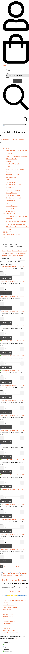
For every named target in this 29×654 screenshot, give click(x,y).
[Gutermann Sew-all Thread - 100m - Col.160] (12, 400)
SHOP (3, 251)
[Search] (25, 119)
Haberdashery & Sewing (13, 190)
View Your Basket (6, 255)
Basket (9, 81)
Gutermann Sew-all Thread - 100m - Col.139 (11, 387)
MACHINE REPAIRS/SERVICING (12, 234)
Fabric (8, 166)
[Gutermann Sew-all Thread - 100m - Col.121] (12, 281)
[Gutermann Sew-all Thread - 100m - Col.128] (12, 340)
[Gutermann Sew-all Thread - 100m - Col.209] (12, 534)
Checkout (17, 81)
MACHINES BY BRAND (9, 214)
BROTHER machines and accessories (16, 219)
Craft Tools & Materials (13, 195)
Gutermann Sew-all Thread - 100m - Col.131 (11, 358)
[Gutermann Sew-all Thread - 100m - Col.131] (12, 355)
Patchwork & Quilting (12, 174)
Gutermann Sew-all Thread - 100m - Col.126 (11, 313)
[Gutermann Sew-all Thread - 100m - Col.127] (12, 326)
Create (15, 638)
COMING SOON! (11, 177)
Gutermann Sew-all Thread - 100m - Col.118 (11, 268)
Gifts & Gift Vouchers (12, 208)
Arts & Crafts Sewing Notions (14, 185)
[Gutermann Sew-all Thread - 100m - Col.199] (12, 504)
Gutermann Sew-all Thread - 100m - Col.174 (11, 447)
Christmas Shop (10, 211)
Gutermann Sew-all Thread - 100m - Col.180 (11, 462)
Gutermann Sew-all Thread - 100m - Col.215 (11, 551)
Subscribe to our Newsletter (11, 580)
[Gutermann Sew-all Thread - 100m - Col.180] (12, 460)
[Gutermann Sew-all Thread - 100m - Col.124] (12, 296)
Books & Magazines (11, 206)
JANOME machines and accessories (16, 221)
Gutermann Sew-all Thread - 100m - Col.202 (11, 521)
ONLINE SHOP (7, 161)
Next (17, 566)
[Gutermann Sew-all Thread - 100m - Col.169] (12, 415)
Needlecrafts (10, 187)
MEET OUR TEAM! (11, 159)
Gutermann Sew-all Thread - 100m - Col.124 (11, 298)
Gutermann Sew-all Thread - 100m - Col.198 (11, 492)
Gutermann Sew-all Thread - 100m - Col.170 (11, 432)
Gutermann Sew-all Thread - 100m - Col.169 (11, 417)
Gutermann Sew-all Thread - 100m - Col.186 (11, 477)
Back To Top (3, 564)
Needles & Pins (10, 182)
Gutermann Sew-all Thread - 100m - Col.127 (11, 328)
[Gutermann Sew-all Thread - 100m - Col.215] (12, 549)
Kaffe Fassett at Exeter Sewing (15, 169)
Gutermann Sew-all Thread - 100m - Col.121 (11, 283)
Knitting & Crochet (11, 193)
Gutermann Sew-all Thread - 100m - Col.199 (11, 507)
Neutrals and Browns (20, 253)
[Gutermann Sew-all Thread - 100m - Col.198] (12, 489)
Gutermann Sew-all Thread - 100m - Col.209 (11, 536)
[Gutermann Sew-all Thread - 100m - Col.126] (12, 311)
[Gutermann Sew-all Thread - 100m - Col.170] (12, 430)
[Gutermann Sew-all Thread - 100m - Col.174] (12, 445)
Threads (8, 172)
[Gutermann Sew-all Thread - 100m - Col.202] (12, 519)
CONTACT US (7, 232)
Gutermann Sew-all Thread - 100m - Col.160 (11, 402)
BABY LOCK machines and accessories (17, 224)
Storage (8, 203)
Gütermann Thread (17, 251)
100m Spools (10, 253)
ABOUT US (6, 148)
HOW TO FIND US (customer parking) (17, 156)
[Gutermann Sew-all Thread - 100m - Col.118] (12, 266)
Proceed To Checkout (17, 255)
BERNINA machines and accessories (16, 216)
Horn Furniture (10, 200)
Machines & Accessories (13, 164)
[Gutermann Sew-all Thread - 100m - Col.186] (12, 474)
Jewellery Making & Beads (13, 198)
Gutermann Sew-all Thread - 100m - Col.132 (11, 373)
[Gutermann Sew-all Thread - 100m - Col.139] (12, 385)
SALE (7, 180)
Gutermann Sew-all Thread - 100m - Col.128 (11, 343)
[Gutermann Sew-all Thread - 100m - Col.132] (12, 370)
